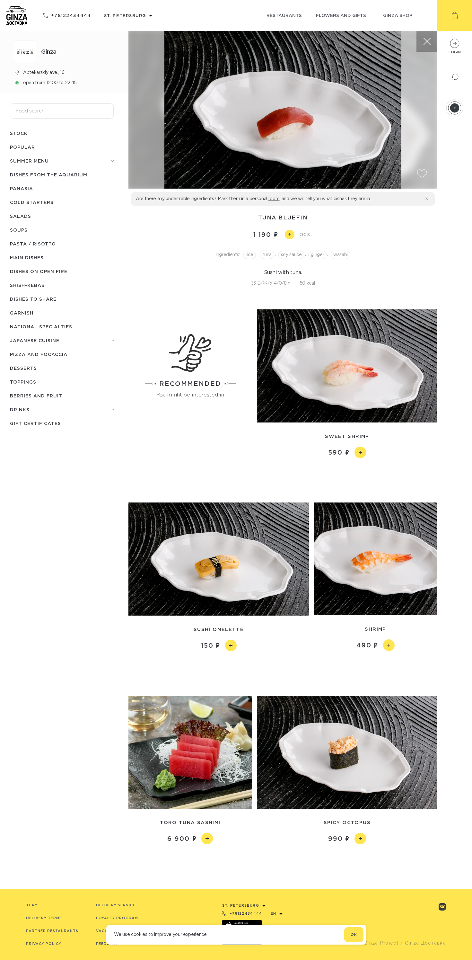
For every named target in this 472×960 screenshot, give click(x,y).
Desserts (23, 368)
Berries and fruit (36, 395)
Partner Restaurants (52, 931)
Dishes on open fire (38, 271)
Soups (19, 229)
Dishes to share (33, 299)
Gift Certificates (35, 423)
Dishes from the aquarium (48, 174)
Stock (19, 133)
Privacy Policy (43, 944)
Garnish (21, 312)
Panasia (21, 188)
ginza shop (397, 15)
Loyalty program (117, 918)
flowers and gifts (341, 15)
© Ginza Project (378, 943)
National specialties (41, 326)
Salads (20, 216)
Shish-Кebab (27, 285)
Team (32, 905)
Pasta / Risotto (33, 243)
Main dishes (27, 257)
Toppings (23, 381)
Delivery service (115, 905)
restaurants (284, 15)
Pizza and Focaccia (38, 354)
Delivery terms (44, 918)
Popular (22, 147)
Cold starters (32, 202)
